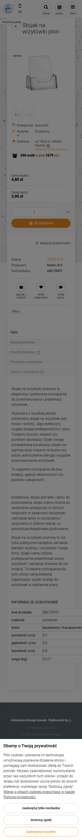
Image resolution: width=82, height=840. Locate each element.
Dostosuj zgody (41, 820)
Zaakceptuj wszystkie (41, 831)
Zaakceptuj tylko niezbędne (41, 808)
